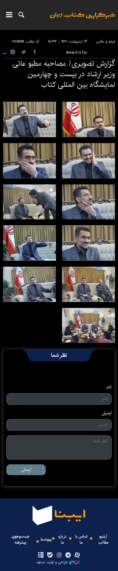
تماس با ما (81, 539)
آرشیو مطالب (103, 539)
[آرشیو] (40, 555)
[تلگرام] (68, 555)
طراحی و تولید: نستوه (52, 562)
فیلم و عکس (105, 41)
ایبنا (82, 19)
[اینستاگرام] (59, 555)
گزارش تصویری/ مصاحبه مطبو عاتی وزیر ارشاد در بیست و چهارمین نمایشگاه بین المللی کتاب (63, 74)
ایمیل (107, 413)
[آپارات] (77, 555)
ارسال (26, 470)
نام (109, 387)
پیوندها (46, 539)
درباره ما (62, 539)
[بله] (50, 555)
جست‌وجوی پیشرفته (20, 539)
